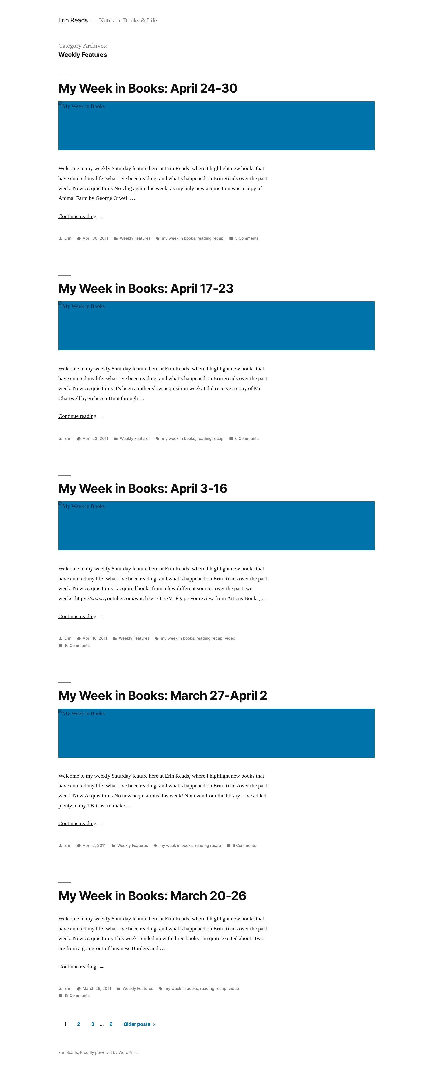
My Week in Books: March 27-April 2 (162, 695)
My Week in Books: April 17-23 (146, 288)
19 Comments (77, 995)
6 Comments (247, 438)
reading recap (210, 238)
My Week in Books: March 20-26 (152, 895)
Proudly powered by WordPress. (110, 1052)
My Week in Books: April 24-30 (147, 88)
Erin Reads (73, 20)
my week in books (178, 238)
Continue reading (81, 216)
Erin (67, 238)
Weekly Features (135, 238)
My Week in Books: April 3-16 (142, 488)
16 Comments (77, 645)
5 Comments (247, 238)
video (230, 638)
